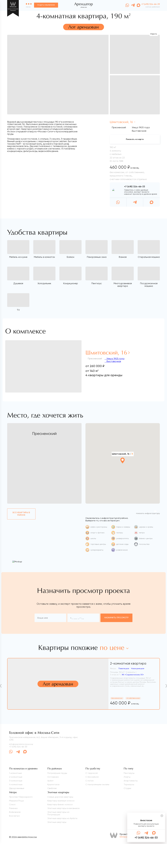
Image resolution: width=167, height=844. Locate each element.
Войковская (14, 812)
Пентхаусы (129, 773)
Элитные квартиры (56, 822)
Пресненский (119, 127)
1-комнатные (15, 773)
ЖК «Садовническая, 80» (133, 675)
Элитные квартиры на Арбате (62, 818)
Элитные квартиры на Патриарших (58, 813)
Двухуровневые (16, 788)
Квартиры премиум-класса (60, 800)
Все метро (14, 816)
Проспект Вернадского (21, 797)
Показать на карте (135, 139)
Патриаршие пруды (57, 773)
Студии (127, 788)
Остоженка (53, 777)
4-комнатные (15, 784)
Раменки (13, 808)
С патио (89, 780)
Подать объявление (46, 5)
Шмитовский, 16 (122, 122)
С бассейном (92, 777)
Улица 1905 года (115, 358)
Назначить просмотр (116, 618)
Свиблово (52, 788)
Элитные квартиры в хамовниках (63, 808)
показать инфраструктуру (148, 513)
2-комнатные (15, 777)
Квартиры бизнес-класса (60, 804)
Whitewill (124, 837)
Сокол (12, 804)
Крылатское (53, 784)
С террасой (91, 773)
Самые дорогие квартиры (60, 797)
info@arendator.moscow (21, 744)
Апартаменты (131, 780)
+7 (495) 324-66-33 (134, 186)
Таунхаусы (129, 784)
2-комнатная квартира (128, 663)
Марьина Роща (16, 800)
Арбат (50, 780)
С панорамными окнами (97, 784)
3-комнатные (15, 780)
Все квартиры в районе (21, 514)
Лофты (127, 777)
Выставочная (113, 361)
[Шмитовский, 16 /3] (122, 468)
